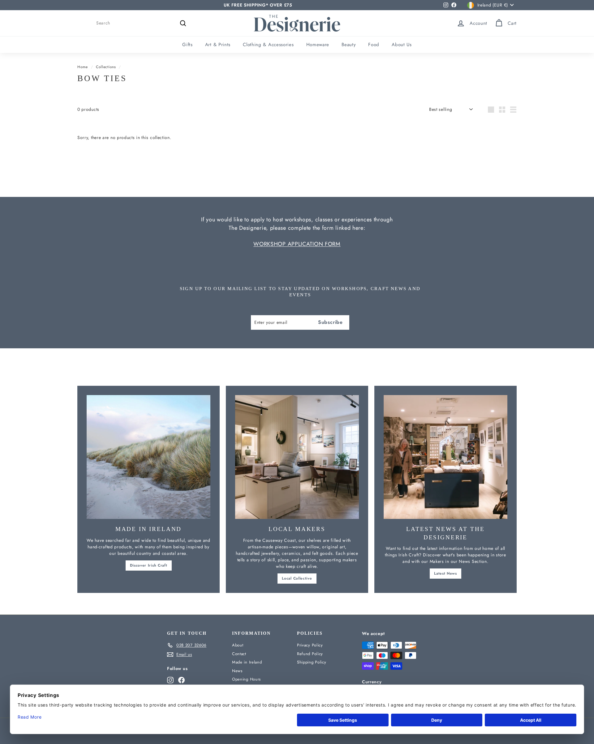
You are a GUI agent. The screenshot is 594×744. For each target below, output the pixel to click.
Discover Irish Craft (148, 565)
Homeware (317, 44)
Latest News (445, 573)
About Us (402, 44)
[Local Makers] (297, 457)
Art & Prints (217, 44)
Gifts (187, 44)
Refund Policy (310, 654)
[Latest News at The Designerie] (445, 457)
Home (82, 66)
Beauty (349, 44)
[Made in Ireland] (148, 457)
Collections (106, 66)
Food (373, 44)
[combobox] (142, 23)
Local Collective (297, 578)
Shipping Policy (311, 662)
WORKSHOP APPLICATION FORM (297, 244)
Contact (239, 654)
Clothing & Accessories (268, 44)
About (237, 645)
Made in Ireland (247, 662)
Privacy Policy (310, 645)
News (237, 671)
